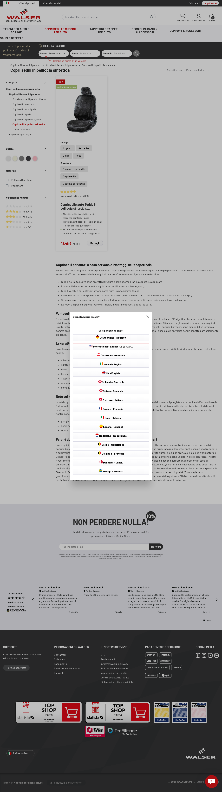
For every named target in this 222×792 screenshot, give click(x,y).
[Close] (147, 316)
